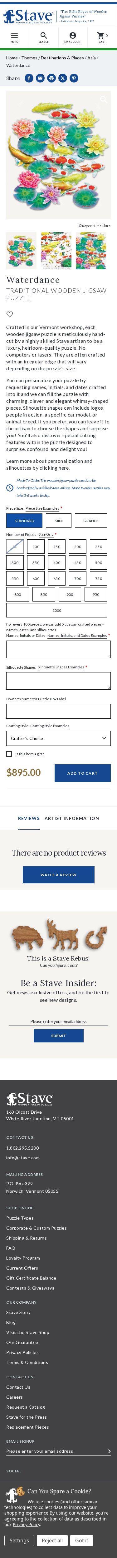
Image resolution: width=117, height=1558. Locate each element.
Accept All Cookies (81, 1540)
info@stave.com (23, 1157)
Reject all (52, 1540)
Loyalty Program (23, 1258)
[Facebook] (29, 78)
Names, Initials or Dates (58, 630)
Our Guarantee (22, 1342)
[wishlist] (9, 314)
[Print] (51, 78)
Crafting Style (37, 725)
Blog (11, 1322)
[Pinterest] (74, 78)
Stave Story (18, 1312)
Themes (29, 57)
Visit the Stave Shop (27, 1332)
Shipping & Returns (26, 1238)
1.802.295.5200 (22, 1148)
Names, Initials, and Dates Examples (77, 635)
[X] (62, 78)
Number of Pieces (31, 534)
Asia (91, 57)
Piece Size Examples (42, 508)
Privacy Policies (22, 1352)
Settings (19, 1540)
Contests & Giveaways (30, 1288)
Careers (14, 1397)
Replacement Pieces (27, 1427)
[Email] (40, 78)
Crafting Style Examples (49, 725)
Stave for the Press (26, 1417)
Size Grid (46, 534)
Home (12, 57)
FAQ (11, 1248)
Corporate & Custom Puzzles (36, 1228)
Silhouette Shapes (47, 667)
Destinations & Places (62, 57)
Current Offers (22, 1268)
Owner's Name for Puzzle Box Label (36, 699)
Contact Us (18, 1387)
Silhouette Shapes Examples (61, 667)
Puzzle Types (20, 1218)
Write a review (59, 874)
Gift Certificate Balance (31, 1278)
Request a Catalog (25, 1407)
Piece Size (34, 509)
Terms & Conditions (27, 1362)
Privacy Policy (26, 1524)
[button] (44, 37)
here (64, 468)
